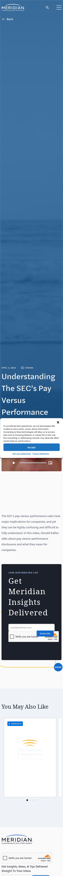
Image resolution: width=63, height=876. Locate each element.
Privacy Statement (41, 453)
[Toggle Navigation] (58, 7)
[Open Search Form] (47, 7)
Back (10, 19)
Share (58, 667)
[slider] (33, 463)
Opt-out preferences (21, 453)
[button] (58, 422)
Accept (32, 447)
